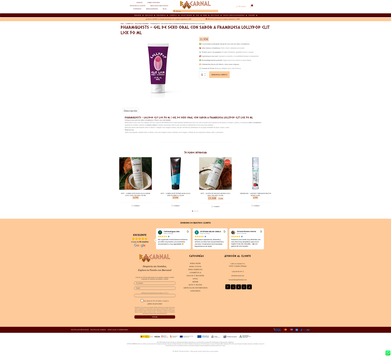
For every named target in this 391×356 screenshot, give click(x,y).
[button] (206, 74)
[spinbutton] (203, 74)
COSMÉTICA (129, 23)
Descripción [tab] (130, 110)
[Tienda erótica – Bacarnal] (195, 5)
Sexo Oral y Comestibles (142, 23)
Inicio (122, 23)
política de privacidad (155, 304)
